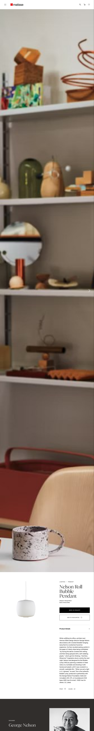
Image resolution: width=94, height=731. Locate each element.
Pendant (71, 581)
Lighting (62, 581)
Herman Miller (66, 602)
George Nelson (68, 600)
